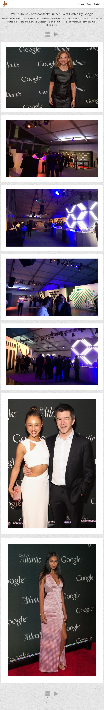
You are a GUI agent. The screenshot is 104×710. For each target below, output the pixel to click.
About (89, 4)
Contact (97, 4)
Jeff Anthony (5, 4)
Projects (81, 4)
